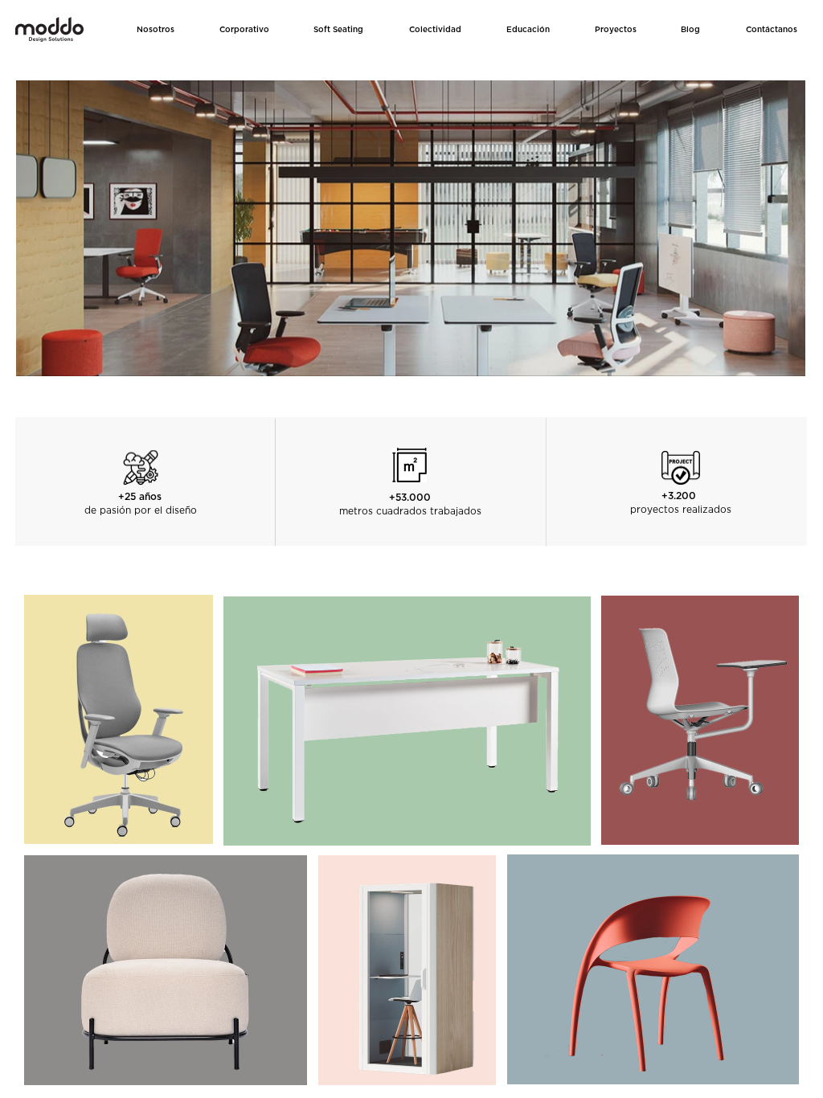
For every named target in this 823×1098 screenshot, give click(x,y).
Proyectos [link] (616, 29)
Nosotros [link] (155, 29)
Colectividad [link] (435, 29)
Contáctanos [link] (771, 29)
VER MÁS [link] (118, 731)
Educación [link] (528, 29)
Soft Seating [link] (338, 29)
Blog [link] (690, 29)
